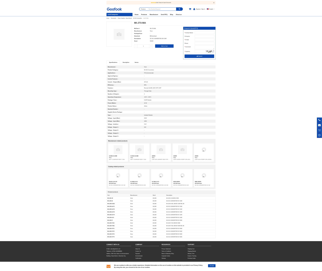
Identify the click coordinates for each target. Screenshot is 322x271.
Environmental (138, 256)
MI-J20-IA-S (110, 217)
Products (144, 14)
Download (154, 36)
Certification (138, 258)
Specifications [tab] (113, 62)
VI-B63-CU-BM (113, 156)
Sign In (203, 9)
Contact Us (138, 251)
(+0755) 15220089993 (117, 251)
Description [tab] (126, 62)
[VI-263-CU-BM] (139, 149)
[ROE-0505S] (182, 175)
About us (179, 14)
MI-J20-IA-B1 (111, 203)
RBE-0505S (198, 181)
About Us (137, 248)
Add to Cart (164, 46)
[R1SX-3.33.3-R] (118, 175)
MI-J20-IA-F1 (111, 206)
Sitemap (164, 258)
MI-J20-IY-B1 (111, 225)
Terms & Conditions (166, 251)
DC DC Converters (137, 18)
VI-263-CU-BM (134, 156)
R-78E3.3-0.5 (155, 181)
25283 (196, 156)
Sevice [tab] (136, 62)
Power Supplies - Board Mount (125, 18)
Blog (171, 14)
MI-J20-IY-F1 (110, 228)
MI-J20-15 (110, 198)
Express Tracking (192, 256)
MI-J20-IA (110, 201)
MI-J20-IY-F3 (110, 234)
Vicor (151, 31)
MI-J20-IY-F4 (110, 236)
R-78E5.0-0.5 (134, 181)
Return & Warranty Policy (168, 253)
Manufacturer (154, 14)
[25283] (204, 149)
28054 (153, 156)
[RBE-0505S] (204, 175)
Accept (212, 265)
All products (113, 18)
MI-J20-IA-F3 (111, 212)
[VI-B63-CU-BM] (118, 149)
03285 (175, 156)
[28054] (161, 149)
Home (136, 14)
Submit (200, 56)
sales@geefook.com (115, 248)
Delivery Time (191, 253)
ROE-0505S (176, 181)
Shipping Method (192, 251)
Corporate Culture (166, 256)
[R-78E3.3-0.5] (161, 175)
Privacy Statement (166, 248)
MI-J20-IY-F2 (110, 231)
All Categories (113, 14)
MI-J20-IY (110, 220)
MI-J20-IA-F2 (111, 209)
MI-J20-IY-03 (110, 223)
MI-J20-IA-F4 (111, 214)
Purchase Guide (191, 258)
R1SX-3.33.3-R (113, 181)
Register (198, 9)
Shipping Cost (191, 248)
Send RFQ (164, 14)
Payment (137, 253)
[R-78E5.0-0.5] (139, 175)
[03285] (182, 149)
